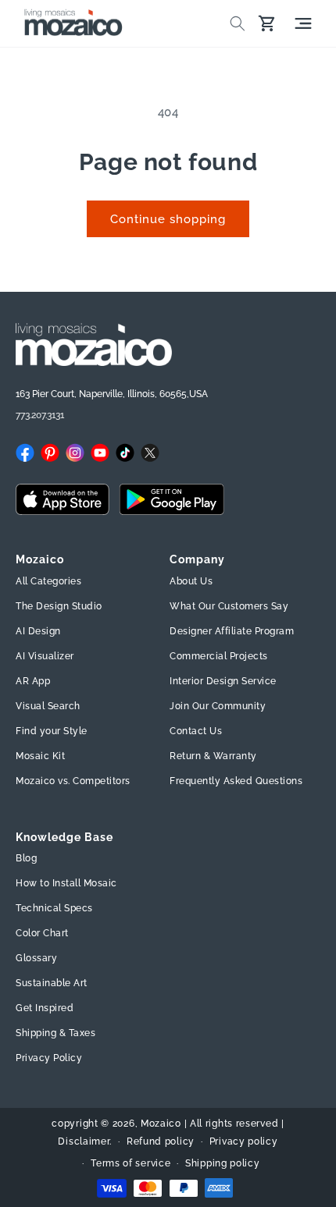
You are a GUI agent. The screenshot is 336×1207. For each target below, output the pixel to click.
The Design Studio (59, 606)
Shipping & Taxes (55, 1033)
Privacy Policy (49, 1058)
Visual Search (48, 706)
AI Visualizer (45, 656)
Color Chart (42, 933)
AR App (33, 681)
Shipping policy (222, 1163)
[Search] (237, 23)
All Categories (48, 581)
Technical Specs (54, 908)
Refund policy (161, 1141)
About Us (191, 581)
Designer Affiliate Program (232, 631)
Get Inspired (44, 1008)
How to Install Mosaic (66, 883)
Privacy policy (243, 1141)
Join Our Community (218, 706)
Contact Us (196, 731)
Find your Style (52, 731)
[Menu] (303, 23)
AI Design (38, 631)
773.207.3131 (40, 415)
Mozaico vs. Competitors (73, 781)
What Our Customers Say (229, 606)
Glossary (36, 958)
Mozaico (161, 1123)
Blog (26, 858)
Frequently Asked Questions (236, 781)
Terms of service (130, 1163)
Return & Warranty (213, 756)
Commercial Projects (219, 656)
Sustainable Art (52, 983)
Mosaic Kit (40, 756)
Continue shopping (168, 219)
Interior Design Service (223, 681)
